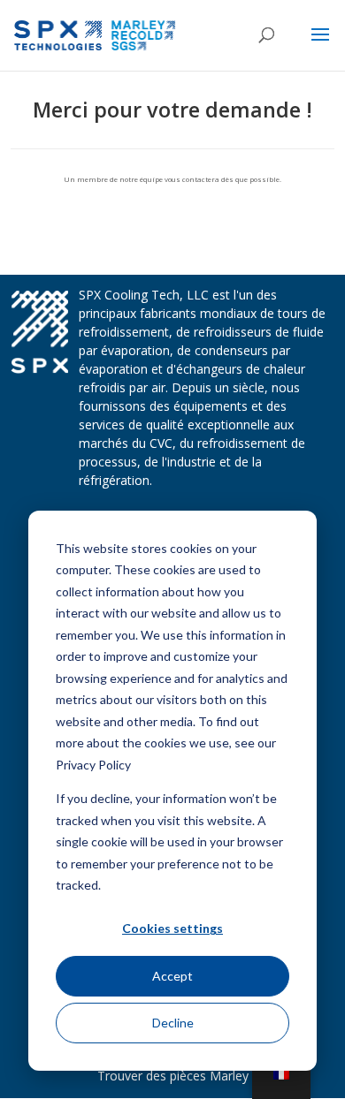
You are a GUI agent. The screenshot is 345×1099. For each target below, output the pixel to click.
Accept (172, 975)
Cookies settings (172, 928)
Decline (173, 1022)
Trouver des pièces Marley (173, 1075)
